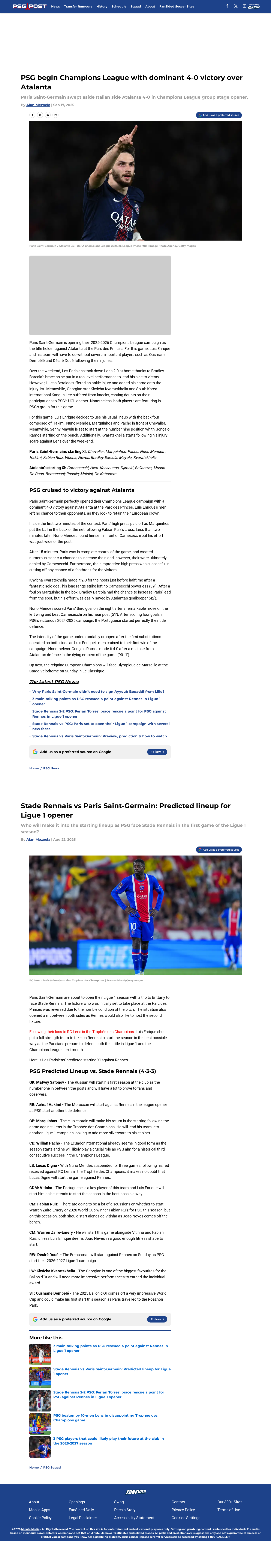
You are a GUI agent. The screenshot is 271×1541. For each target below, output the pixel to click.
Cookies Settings (186, 1517)
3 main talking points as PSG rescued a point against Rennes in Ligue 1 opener (96, 701)
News (55, 6)
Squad (136, 6)
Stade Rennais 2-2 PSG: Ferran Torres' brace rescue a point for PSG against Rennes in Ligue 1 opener (99, 714)
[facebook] (227, 6)
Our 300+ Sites (229, 1502)
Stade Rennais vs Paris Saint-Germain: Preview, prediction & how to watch (99, 736)
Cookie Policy (40, 1517)
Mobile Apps (39, 1510)
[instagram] (244, 6)
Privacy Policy (183, 1510)
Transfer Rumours (78, 6)
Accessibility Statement (134, 1517)
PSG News (51, 768)
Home (34, 768)
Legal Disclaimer (83, 1517)
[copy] (55, 115)
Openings (77, 1502)
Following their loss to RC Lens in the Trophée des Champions (81, 1031)
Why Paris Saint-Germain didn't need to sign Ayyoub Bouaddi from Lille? (98, 692)
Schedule (119, 6)
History (101, 6)
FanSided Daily (81, 1510)
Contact (178, 1502)
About (150, 6)
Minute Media (30, 1529)
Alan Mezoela (38, 105)
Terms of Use (228, 1510)
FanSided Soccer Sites (176, 6)
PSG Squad (52, 1467)
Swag (119, 1502)
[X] (236, 6)
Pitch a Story (125, 1510)
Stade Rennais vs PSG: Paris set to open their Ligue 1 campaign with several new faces (101, 726)
